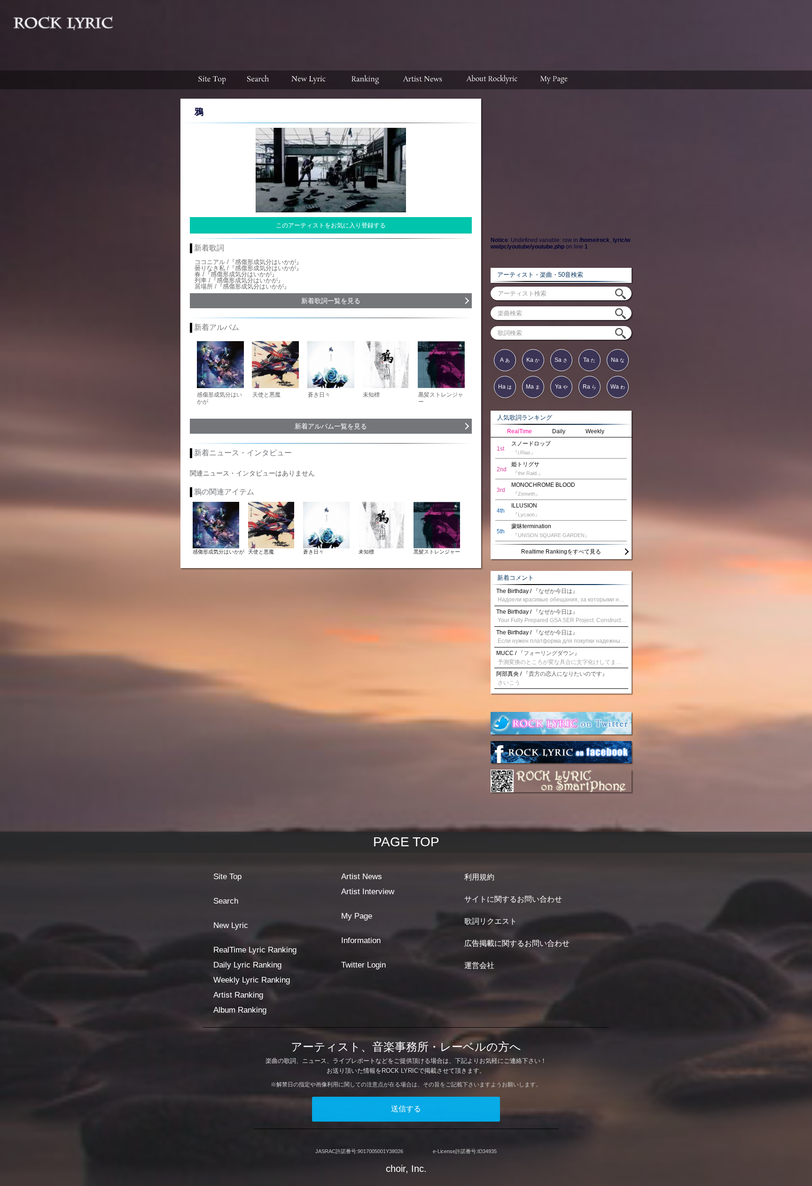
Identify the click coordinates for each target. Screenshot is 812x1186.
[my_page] (554, 79)
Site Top (227, 876)
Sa (561, 360)
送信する (406, 1109)
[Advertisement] (466, 30)
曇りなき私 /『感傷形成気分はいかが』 (248, 268)
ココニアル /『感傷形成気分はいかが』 (248, 261)
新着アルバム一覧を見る (331, 426)
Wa (617, 386)
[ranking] (365, 79)
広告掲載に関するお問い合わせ (517, 943)
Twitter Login (363, 964)
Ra (589, 386)
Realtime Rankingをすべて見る (561, 551)
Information (361, 940)
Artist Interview (367, 891)
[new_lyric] (308, 79)
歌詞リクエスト (490, 921)
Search (225, 901)
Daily (558, 431)
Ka (532, 360)
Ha (505, 386)
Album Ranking (239, 1010)
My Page (356, 916)
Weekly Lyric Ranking (251, 979)
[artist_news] (423, 79)
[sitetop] (211, 79)
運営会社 (479, 965)
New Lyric (230, 925)
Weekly (595, 431)
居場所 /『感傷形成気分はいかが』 (242, 286)
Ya (561, 386)
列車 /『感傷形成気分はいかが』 (239, 280)
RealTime (519, 431)
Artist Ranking (238, 995)
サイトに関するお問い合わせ (513, 899)
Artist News (361, 876)
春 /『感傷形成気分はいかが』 (236, 274)
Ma (533, 386)
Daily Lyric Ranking (247, 964)
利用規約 (479, 877)
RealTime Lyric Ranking (255, 949)
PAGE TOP (406, 842)
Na (618, 360)
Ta (589, 360)
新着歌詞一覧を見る (330, 300)
